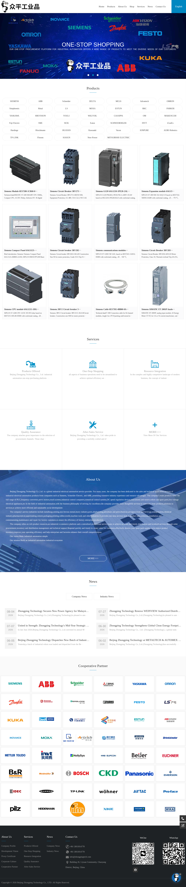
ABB (40, 101)
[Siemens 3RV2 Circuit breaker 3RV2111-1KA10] (70, 285)
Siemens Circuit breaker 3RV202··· (65, 250)
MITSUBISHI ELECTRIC (118, 137)
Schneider (66, 101)
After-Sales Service (32, 867)
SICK (66, 123)
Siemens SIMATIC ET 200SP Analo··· (158, 309)
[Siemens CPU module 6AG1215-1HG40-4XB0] (24, 285)
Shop (132, 6)
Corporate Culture (8, 861)
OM (144, 116)
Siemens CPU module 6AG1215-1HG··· (21, 309)
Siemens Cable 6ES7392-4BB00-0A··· (112, 309)
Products (111, 6)
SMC (40, 123)
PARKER (170, 108)
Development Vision (9, 851)
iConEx (170, 123)
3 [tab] (98, 75)
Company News (79, 596)
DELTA (92, 101)
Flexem (40, 137)
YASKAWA (14, 116)
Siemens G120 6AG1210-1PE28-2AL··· (113, 191)
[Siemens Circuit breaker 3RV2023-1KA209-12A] (70, 226)
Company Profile (8, 846)
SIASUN (66, 137)
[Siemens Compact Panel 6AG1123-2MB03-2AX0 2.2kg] (24, 226)
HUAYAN (66, 130)
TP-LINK (14, 137)
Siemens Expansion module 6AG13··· (158, 191)
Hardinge (14, 130)
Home (101, 6)
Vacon (118, 130)
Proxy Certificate (8, 856)
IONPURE (144, 130)
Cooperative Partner (9, 867)
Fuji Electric (14, 123)
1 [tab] (88, 75)
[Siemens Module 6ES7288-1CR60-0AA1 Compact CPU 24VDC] (24, 167)
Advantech (144, 101)
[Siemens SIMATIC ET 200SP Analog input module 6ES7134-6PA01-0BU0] (161, 285)
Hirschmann (40, 130)
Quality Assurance (31, 861)
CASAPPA (118, 116)
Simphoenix (14, 108)
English (178, 6)
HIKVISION (40, 116)
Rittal (40, 108)
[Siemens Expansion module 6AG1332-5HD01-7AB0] (161, 167)
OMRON (170, 101)
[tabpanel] (93, 46)
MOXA (92, 108)
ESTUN (118, 108)
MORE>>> (93, 558)
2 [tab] (93, 75)
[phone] (183, 818)
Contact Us (161, 6)
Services (141, 6)
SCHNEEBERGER (118, 123)
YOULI (66, 116)
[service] (183, 825)
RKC (144, 108)
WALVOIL (92, 116)
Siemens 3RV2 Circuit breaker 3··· (65, 309)
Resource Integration (32, 856)
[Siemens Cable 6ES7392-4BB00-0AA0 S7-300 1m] (116, 285)
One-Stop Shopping (32, 851)
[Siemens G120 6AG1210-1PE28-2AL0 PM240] (116, 167)
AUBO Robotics (170, 130)
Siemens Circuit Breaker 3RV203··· (157, 250)
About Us (122, 6)
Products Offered (31, 846)
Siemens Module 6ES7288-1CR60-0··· (20, 191)
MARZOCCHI (170, 116)
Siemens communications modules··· (112, 250)
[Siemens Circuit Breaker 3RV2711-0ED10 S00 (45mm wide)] (70, 167)
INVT (144, 123)
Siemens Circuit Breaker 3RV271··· (65, 191)
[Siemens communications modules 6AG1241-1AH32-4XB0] (116, 226)
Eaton (92, 123)
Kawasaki (92, 130)
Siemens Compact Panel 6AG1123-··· (20, 250)
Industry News (107, 596)
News (150, 6)
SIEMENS (14, 101)
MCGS (118, 101)
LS (66, 108)
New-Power (92, 137)
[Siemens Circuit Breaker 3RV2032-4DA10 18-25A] (161, 226)
